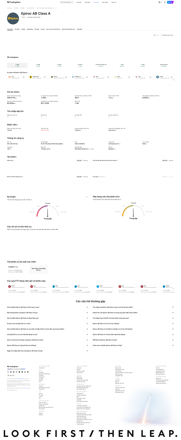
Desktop (41, 414)
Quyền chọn (41, 405)
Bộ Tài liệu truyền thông (82, 401)
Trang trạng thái (80, 424)
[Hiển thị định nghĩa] (21, 95)
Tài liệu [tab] (23, 29)
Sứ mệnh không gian (81, 395)
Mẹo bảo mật (80, 421)
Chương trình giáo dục (161, 383)
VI (161, 2)
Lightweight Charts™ (160, 371)
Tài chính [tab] (17, 29)
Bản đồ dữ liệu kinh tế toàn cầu (46, 407)
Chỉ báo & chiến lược (120, 387)
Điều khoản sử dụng (81, 413)
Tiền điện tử (41, 377)
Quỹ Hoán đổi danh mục (44, 373)
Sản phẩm (79, 2)
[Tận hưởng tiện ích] (158, 35)
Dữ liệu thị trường (81, 371)
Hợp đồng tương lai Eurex (82, 387)
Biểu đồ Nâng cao (160, 372)
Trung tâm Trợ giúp (81, 398)
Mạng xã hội (118, 367)
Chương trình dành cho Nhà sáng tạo (123, 372)
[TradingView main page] (12, 367)
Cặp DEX (41, 380)
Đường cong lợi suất (43, 404)
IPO (40, 398)
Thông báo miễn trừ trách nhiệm (84, 414)
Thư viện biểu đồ (160, 369)
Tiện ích (157, 367)
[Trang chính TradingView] (13, 2)
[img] (39, 17)
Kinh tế (40, 393)
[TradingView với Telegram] (22, 372)
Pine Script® (42, 408)
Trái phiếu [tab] (79, 29)
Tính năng (79, 367)
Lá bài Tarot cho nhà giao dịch (84, 407)
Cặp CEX (41, 378)
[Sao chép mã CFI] (114, 149)
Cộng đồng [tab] (30, 29)
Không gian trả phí (119, 392)
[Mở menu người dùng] (164, 2)
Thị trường (96, 2)
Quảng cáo (158, 378)
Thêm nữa (113, 2)
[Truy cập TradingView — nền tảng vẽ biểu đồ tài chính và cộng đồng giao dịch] (13, 57)
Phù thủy (117, 389)
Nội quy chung (118, 374)
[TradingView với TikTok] (25, 372)
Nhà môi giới (105, 2)
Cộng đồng (87, 2)
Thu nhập (41, 395)
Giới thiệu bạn (118, 371)
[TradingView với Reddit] (28, 372)
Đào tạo (117, 381)
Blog (78, 396)
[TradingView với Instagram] (17, 372)
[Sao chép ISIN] (88, 149)
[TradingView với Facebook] (11, 372)
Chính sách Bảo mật (81, 416)
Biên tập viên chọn (119, 383)
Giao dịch (117, 380)
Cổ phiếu (41, 372)
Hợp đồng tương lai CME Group (84, 386)
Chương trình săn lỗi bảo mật (83, 422)
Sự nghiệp (79, 399)
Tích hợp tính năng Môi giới (162, 380)
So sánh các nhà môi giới (82, 380)
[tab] (79, 160)
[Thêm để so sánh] (23, 77)
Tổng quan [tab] (10, 29)
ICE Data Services (21, 378)
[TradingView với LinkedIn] (19, 372)
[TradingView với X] (8, 372)
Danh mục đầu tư (43, 402)
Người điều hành (119, 375)
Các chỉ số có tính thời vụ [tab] (53, 29)
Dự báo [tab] (43, 29)
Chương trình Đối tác (160, 381)
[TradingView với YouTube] (14, 372)
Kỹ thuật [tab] (37, 29)
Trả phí (78, 369)
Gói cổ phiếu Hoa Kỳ (81, 389)
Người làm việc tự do (120, 390)
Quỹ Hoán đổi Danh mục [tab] (68, 29)
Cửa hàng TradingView (82, 405)
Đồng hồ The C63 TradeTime (83, 408)
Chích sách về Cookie (82, 417)
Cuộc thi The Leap (81, 381)
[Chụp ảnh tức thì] (155, 35)
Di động (40, 413)
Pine (40, 381)
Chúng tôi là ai (80, 393)
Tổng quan (79, 377)
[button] (82, 2)
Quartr (25, 388)
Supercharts (42, 367)
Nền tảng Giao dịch (160, 374)
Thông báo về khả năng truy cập (84, 419)
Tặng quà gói (80, 372)
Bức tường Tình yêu (119, 369)
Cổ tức (40, 396)
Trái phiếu (41, 375)
